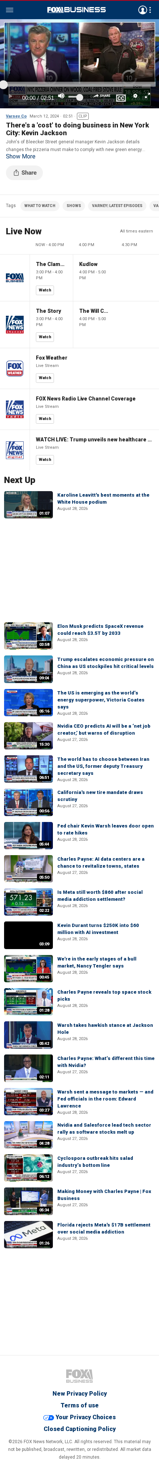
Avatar (142, 10)
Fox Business (76, 10)
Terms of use (80, 1405)
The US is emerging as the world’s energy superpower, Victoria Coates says (101, 700)
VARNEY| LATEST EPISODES (117, 206)
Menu (9, 10)
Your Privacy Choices (85, 1417)
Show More (20, 157)
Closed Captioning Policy (80, 1428)
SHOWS (74, 206)
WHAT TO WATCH (39, 206)
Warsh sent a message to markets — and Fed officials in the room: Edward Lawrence (105, 1099)
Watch (45, 290)
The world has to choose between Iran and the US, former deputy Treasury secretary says (103, 766)
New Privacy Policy (80, 1393)
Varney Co (16, 116)
